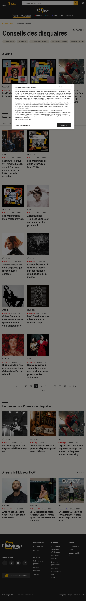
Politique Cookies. (24, 108)
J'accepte (64, 125)
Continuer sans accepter (66, 87)
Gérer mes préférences (23, 125)
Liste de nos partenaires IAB (23, 119)
